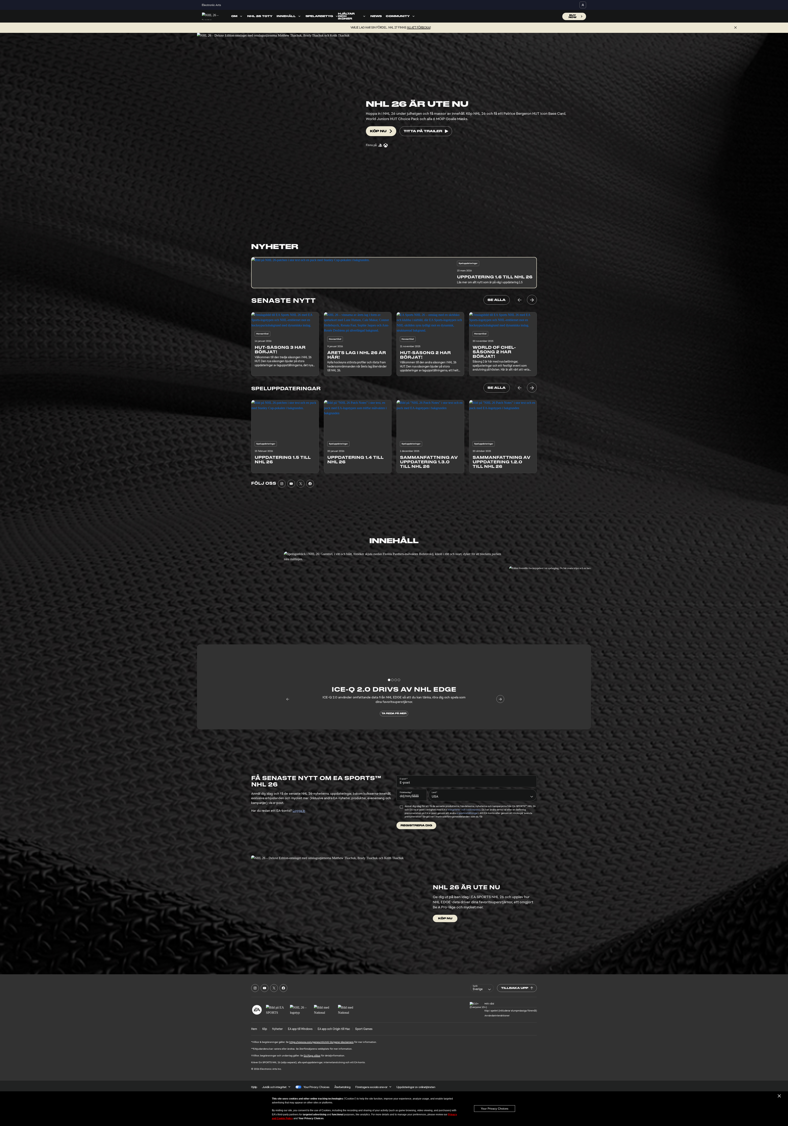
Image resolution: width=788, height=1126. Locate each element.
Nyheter (277, 1029)
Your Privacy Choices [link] (316, 1087)
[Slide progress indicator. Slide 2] (395, 680)
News (376, 16)
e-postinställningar (467, 813)
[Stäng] (735, 27)
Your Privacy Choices (494, 1108)
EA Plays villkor (312, 1055)
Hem (254, 1029)
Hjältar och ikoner (346, 16)
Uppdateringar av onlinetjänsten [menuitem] (415, 1087)
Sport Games (363, 1029)
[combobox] (482, 795)
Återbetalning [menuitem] (342, 1087)
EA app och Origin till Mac (334, 1029)
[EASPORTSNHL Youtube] (291, 484)
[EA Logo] (257, 1010)
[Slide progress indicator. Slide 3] (399, 680)
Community (398, 16)
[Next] (532, 300)
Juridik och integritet (274, 1087)
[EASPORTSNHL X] (301, 484)
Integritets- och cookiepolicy (464, 809)
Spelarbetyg (319, 16)
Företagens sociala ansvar (371, 1087)
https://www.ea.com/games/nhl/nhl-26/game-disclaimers (321, 1042)
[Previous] (520, 300)
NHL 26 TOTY (260, 16)
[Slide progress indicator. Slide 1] (392, 680)
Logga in (299, 810)
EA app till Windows (300, 1029)
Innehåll (286, 16)
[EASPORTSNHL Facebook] (310, 484)
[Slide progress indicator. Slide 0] (389, 680)
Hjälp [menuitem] (254, 1087)
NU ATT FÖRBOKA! (418, 27)
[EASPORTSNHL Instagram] (282, 484)
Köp (264, 1029)
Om (234, 16)
